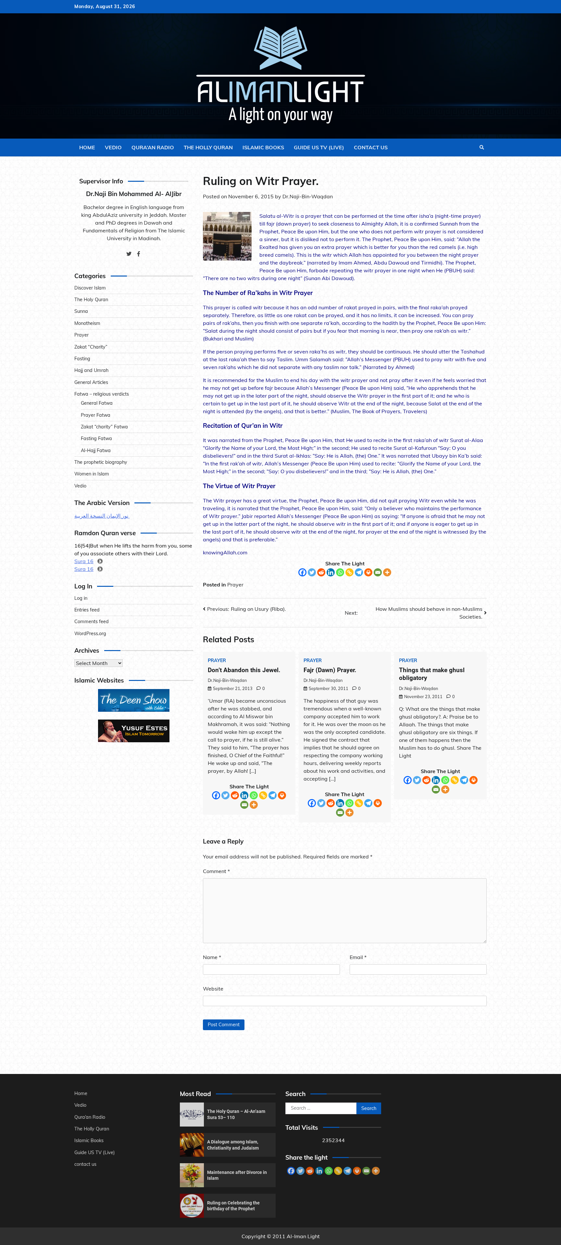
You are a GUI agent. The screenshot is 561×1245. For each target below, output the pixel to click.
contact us (371, 147)
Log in (80, 598)
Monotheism (87, 323)
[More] (387, 572)
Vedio (113, 147)
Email (358, 957)
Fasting (82, 359)
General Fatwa (97, 403)
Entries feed (87, 610)
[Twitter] (312, 572)
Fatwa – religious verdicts (101, 394)
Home (87, 147)
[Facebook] (302, 572)
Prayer (235, 584)
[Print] (368, 572)
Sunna (81, 311)
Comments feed (91, 621)
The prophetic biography (100, 462)
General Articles (91, 382)
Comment (216, 871)
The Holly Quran (208, 147)
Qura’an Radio (152, 147)
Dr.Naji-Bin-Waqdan (307, 196)
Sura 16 (84, 561)
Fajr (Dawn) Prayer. (330, 670)
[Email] (378, 572)
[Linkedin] (331, 572)
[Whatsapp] (340, 572)
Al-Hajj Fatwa (96, 450)
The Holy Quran (91, 299)
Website (213, 988)
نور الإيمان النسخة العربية (102, 515)
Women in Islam (91, 474)
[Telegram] (359, 572)
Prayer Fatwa (95, 415)
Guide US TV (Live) (319, 147)
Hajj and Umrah (91, 370)
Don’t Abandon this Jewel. (244, 670)
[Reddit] (321, 572)
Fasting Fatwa (96, 438)
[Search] (482, 147)
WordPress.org (90, 633)
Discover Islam (90, 288)
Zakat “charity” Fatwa (104, 427)
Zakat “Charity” (90, 347)
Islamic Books (263, 147)
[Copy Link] (349, 572)
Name (212, 957)
